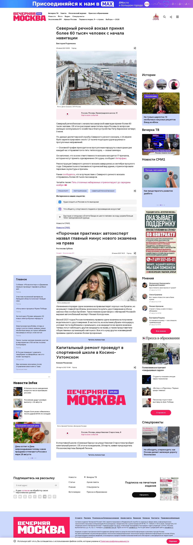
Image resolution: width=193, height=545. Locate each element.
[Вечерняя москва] (41, 527)
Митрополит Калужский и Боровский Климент (159, 284)
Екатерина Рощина (157, 318)
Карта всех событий (89, 115)
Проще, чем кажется (155, 170)
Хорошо (173, 541)
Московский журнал (77, 13)
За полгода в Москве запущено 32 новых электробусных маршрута (30, 317)
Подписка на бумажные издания (105, 518)
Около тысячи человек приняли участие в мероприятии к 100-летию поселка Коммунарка (32, 342)
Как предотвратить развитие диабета (161, 177)
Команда (146, 518)
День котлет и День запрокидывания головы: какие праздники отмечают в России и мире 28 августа (31, 450)
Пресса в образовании (98, 13)
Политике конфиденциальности (114, 541)
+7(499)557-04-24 (109, 527)
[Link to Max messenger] (15, 496)
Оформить (144, 495)
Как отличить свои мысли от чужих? (162, 288)
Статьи (72, 482)
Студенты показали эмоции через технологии (164, 378)
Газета (63, 13)
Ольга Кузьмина (156, 295)
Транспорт (63, 191)
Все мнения (161, 331)
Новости (52, 16)
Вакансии (137, 518)
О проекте (161, 413)
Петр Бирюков (80, 191)
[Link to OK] (25, 496)
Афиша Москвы (70, 19)
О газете (78, 518)
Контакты (155, 518)
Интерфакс (120, 158)
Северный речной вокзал (103, 191)
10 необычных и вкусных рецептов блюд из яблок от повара (161, 103)
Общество (20, 359)
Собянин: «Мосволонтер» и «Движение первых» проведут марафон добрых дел (32, 287)
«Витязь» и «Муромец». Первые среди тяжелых (165, 389)
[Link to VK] (20, 496)
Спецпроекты (78, 16)
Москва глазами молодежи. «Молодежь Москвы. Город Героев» (161, 144)
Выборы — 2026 (112, 19)
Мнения (148, 278)
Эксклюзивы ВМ (55, 19)
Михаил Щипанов (156, 306)
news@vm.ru (168, 527)
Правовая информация (170, 518)
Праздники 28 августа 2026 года (32, 432)
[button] (18, 432)
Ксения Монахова (64, 363)
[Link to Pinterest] (54, 496)
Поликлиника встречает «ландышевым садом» (154, 368)
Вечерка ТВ (53, 13)
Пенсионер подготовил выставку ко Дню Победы (163, 401)
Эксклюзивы (151, 96)
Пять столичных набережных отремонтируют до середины (93, 183)
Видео (67, 16)
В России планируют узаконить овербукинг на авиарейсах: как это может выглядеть (30, 354)
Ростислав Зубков (64, 248)
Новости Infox (25, 382)
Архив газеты (93, 482)
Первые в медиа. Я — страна (91, 19)
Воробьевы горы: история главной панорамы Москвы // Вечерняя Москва (161, 84)
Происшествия (21, 369)
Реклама (87, 518)
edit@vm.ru (133, 527)
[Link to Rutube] (49, 496)
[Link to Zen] (30, 496)
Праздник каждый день (28, 425)
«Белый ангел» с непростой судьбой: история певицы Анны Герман (174, 84)
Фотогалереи (74, 492)
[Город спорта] (156, 16)
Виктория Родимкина (66, 43)
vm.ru (118, 526)
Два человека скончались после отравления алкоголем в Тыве (29, 365)
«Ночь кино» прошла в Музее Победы (31, 309)
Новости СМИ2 (63, 227)
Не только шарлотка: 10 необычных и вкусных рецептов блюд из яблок (160, 120)
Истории (148, 74)
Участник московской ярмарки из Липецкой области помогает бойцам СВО (31, 299)
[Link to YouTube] (35, 496)
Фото (60, 16)
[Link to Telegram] (40, 496)
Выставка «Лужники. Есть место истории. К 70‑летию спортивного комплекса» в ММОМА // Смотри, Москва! (149, 84)
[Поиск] (164, 17)
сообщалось (69, 174)
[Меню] (177, 17)
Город (18, 292)
